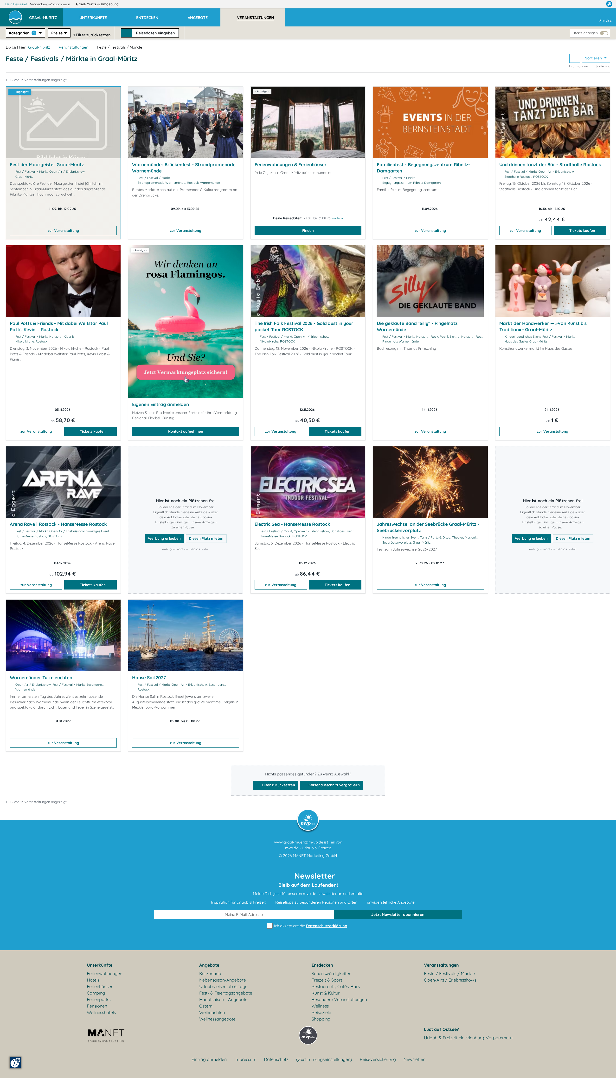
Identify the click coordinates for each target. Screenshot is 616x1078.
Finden (308, 230)
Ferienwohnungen (104, 973)
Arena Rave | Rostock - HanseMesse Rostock (58, 524)
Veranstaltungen (73, 47)
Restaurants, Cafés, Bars (336, 986)
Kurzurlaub (210, 973)
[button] (46, 15)
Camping (96, 993)
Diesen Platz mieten (206, 538)
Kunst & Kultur (326, 993)
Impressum (245, 1059)
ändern (337, 218)
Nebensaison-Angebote (222, 980)
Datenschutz (276, 1059)
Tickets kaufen (582, 230)
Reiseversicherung (378, 1059)
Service (605, 20)
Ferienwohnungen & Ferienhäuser (291, 164)
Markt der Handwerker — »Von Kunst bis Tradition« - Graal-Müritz (543, 326)
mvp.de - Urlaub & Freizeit (308, 847)
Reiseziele (321, 1012)
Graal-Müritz (97, 4)
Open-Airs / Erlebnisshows (450, 980)
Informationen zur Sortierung (589, 66)
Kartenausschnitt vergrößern (334, 785)
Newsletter (414, 1059)
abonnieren (397, 914)
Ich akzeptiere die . (310, 925)
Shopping (321, 1019)
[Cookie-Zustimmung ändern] (15, 1062)
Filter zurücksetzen (278, 785)
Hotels (93, 980)
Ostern (205, 1006)
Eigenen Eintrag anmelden (160, 404)
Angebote (209, 965)
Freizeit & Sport (327, 980)
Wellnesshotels (101, 1012)
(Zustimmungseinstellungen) (324, 1059)
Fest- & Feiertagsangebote (225, 993)
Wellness (320, 1006)
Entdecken (322, 965)
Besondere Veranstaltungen (339, 999)
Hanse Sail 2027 (149, 677)
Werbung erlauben (164, 538)
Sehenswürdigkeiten (331, 973)
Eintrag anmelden (209, 1059)
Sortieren (594, 58)
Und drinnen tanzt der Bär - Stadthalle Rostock (550, 164)
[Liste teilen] (574, 58)
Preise (57, 33)
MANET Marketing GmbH (315, 855)
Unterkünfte (99, 965)
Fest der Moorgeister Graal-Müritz (47, 164)
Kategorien (22, 33)
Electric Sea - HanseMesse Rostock (292, 524)
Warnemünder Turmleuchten (41, 677)
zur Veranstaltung (63, 230)
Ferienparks (98, 999)
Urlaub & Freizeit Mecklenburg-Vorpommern (468, 1037)
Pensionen (97, 1006)
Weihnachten (212, 1012)
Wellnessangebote (217, 1019)
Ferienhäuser (100, 986)
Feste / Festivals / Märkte (449, 973)
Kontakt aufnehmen (185, 431)
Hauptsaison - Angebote (223, 999)
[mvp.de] (609, 4)
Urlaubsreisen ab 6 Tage (223, 986)
